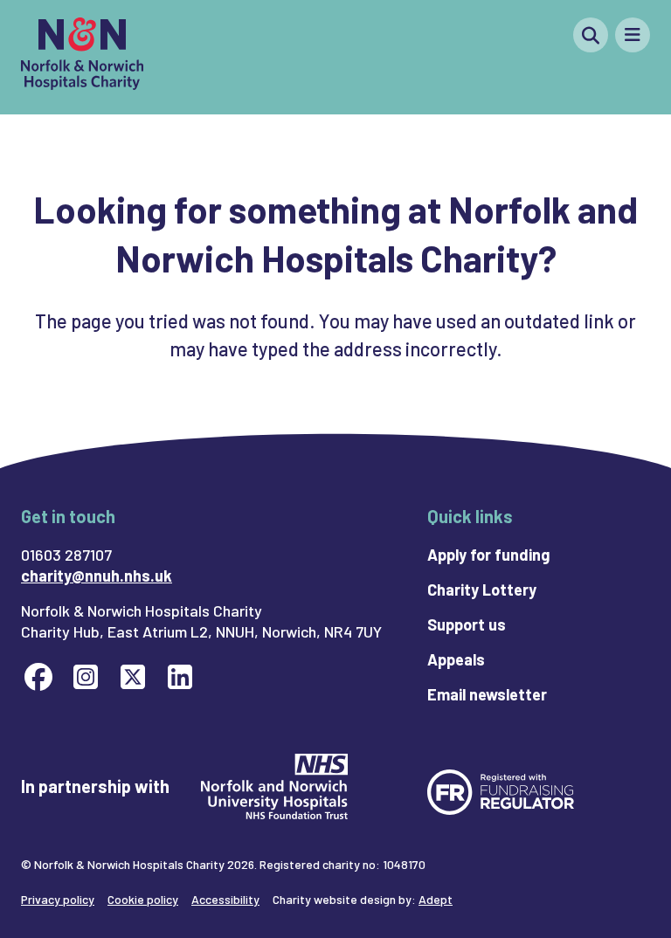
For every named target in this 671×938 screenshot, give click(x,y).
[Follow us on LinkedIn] (180, 676)
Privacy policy (57, 899)
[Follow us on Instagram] (85, 676)
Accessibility (225, 899)
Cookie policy (142, 899)
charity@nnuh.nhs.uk (96, 575)
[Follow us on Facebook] (38, 676)
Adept (436, 899)
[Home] (82, 57)
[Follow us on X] (132, 676)
